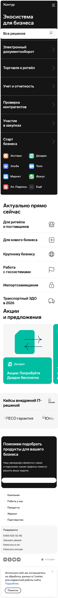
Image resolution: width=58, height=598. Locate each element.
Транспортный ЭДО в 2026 (20, 300)
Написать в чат (11, 544)
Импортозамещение (20, 285)
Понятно (13, 590)
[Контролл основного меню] (53, 5)
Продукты (13, 507)
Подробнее (12, 583)
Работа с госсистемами (17, 269)
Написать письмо (13, 549)
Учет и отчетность (18, 86)
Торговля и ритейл (19, 68)
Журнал (12, 513)
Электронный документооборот (18, 49)
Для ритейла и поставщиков (16, 224)
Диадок (41, 156)
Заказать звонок (12, 540)
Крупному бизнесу (19, 254)
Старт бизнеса (10, 141)
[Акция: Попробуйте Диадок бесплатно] (27, 354)
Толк (39, 166)
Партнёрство (15, 519)
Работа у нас (15, 501)
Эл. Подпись (18, 187)
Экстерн (16, 156)
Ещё (39, 187)
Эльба (14, 166)
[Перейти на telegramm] (19, 559)
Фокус (40, 176)
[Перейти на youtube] (14, 559)
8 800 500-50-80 (12, 535)
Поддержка (10, 529)
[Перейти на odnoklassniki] (10, 559)
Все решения (14, 33)
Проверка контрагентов (14, 104)
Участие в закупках (12, 123)
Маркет (15, 176)
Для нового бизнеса (20, 240)
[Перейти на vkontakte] (5, 559)
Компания (13, 495)
